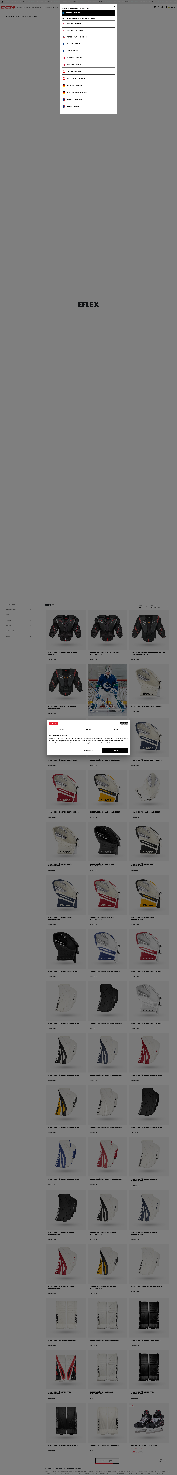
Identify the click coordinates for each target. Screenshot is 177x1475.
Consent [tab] (61, 729)
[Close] (114, 6)
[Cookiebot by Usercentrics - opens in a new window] (120, 723)
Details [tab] (88, 729)
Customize (87, 750)
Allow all (115, 750)
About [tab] (116, 729)
